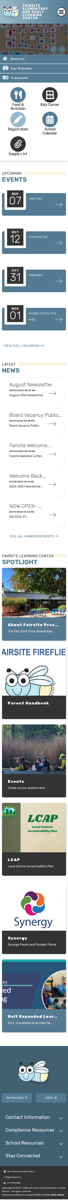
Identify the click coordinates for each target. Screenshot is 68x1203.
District (18, 59)
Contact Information (27, 1117)
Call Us (49, 1097)
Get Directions (15, 1097)
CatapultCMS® (33, 1195)
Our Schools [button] (21, 68)
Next (61, 49)
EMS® (47, 1195)
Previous (53, 49)
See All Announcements (32, 536)
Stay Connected (22, 1155)
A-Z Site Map (13, 1183)
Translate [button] (19, 78)
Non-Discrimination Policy (20, 1171)
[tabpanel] (34, 39)
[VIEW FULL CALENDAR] (23, 349)
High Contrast (13, 1177)
